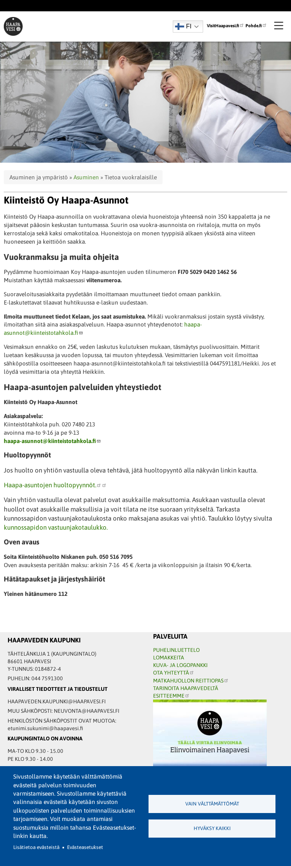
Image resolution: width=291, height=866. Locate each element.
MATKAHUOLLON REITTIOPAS (188, 681)
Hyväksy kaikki (212, 828)
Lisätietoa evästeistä (36, 847)
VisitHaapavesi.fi (223, 25)
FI (188, 26)
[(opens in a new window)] (104, 485)
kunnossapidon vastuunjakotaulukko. (56, 527)
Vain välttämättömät (212, 804)
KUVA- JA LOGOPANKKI (180, 665)
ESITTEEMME (169, 696)
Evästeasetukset (85, 847)
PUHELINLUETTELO (176, 650)
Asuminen (86, 177)
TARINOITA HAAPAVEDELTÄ (185, 688)
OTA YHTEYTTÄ (171, 673)
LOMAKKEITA (168, 658)
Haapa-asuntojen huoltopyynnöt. (50, 485)
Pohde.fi (254, 25)
